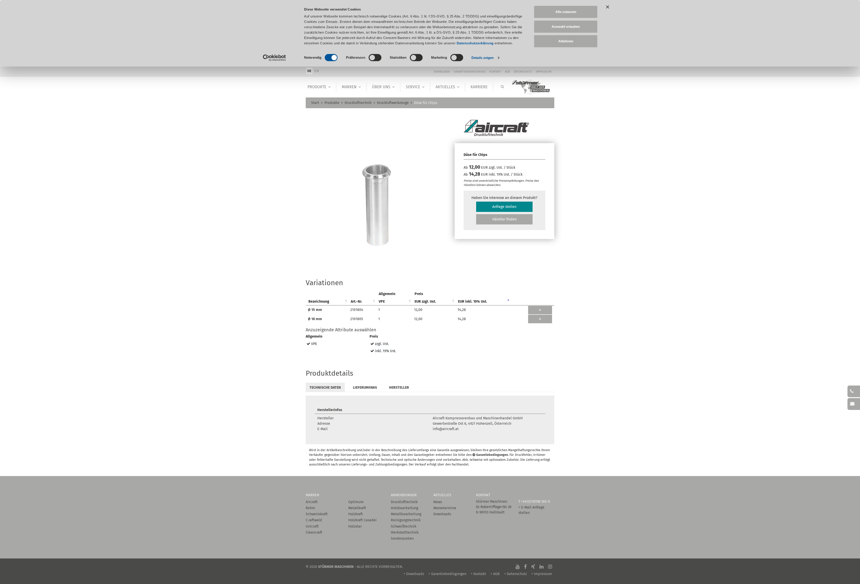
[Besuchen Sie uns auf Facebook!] (525, 567)
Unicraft (312, 526)
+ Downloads (414, 574)
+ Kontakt (478, 574)
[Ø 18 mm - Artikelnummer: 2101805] (540, 319)
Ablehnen (565, 41)
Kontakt (495, 71)
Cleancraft (314, 532)
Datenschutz (523, 71)
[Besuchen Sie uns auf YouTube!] (517, 567)
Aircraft (312, 502)
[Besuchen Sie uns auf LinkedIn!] (541, 567)
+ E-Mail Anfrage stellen (531, 510)
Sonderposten (402, 538)
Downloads (442, 71)
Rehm (310, 508)
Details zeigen (482, 58)
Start (315, 103)
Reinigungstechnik (406, 520)
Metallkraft (357, 508)
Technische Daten (325, 387)
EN (316, 71)
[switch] (375, 57)
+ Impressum (541, 574)
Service (413, 87)
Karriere (479, 87)
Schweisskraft (317, 514)
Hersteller (399, 387)
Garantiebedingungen (470, 71)
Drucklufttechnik (358, 103)
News (437, 502)
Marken (349, 87)
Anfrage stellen (504, 207)
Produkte (316, 87)
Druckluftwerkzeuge (393, 103)
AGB (507, 71)
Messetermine (444, 508)
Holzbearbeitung (404, 508)
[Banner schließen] (607, 7)
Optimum (356, 502)
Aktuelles (445, 87)
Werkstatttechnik (405, 532)
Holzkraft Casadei (362, 520)
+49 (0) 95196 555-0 (535, 501)
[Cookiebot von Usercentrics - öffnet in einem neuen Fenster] (274, 57)
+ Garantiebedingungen (447, 574)
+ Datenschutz (515, 574)
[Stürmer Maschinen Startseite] (531, 87)
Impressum (543, 71)
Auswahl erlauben (566, 26)
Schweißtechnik (403, 526)
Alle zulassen (565, 12)
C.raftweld (314, 520)
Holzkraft (355, 514)
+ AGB (495, 574)
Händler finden (504, 219)
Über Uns (381, 87)
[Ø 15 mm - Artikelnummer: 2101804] (540, 310)
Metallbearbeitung (406, 514)
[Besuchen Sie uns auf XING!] (533, 567)
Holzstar (355, 526)
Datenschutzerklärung (475, 43)
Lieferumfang (365, 387)
